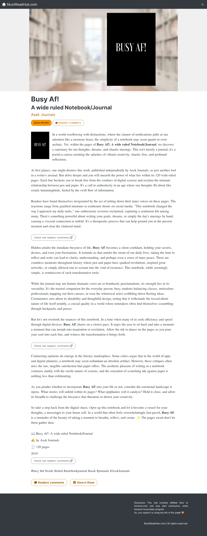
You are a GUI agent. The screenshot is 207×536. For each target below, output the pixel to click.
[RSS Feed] (202, 4)
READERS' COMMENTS (69, 123)
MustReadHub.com (21, 4)
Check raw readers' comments (52, 237)
